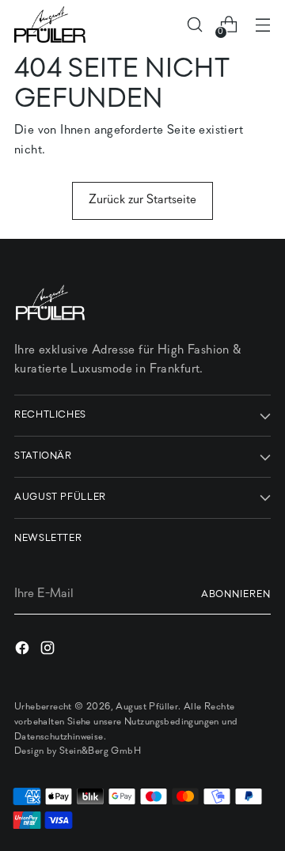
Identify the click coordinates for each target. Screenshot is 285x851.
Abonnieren (236, 594)
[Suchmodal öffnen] (194, 25)
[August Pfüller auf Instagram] (49, 651)
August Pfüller (147, 707)
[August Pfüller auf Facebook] (23, 651)
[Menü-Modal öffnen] (262, 25)
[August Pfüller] (50, 24)
